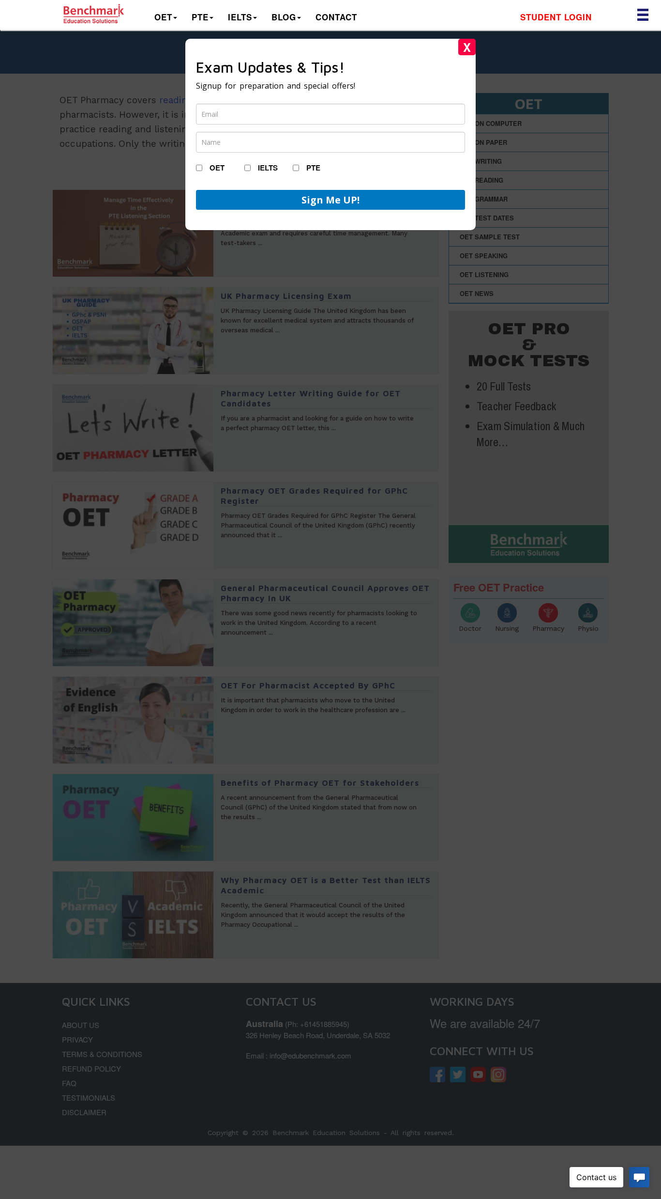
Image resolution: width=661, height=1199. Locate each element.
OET (163, 17)
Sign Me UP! (330, 199)
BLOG (283, 17)
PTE (200, 17)
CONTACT (336, 17)
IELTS (240, 17)
